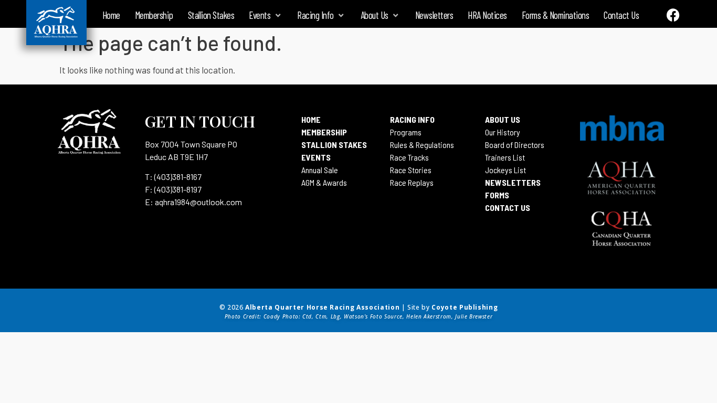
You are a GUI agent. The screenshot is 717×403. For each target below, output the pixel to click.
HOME (311, 119)
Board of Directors (514, 145)
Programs (405, 132)
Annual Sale (319, 170)
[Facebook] (673, 15)
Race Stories (410, 170)
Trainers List (505, 157)
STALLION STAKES (334, 145)
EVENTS (316, 157)
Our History (502, 132)
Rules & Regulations (422, 145)
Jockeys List (505, 170)
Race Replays (412, 182)
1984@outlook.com (208, 202)
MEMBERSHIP (324, 132)
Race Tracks (409, 157)
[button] (266, 15)
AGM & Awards (324, 182)
